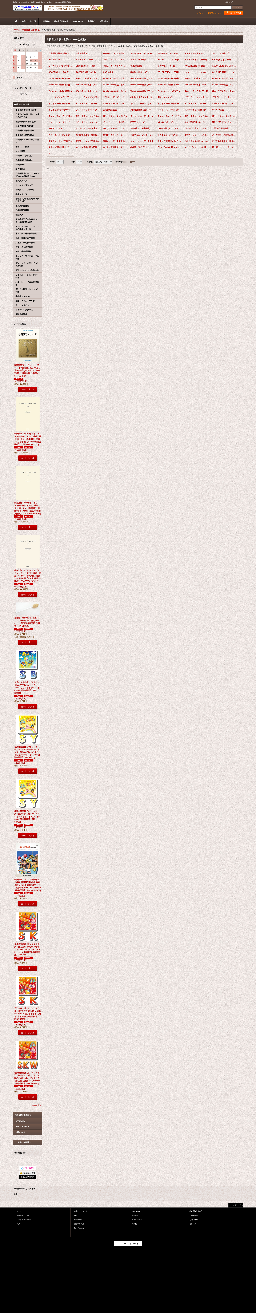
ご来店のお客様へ (23, 1142)
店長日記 (135, 1215)
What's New (136, 1211)
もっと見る (37, 1105)
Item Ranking (79, 1228)
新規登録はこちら (214, 13)
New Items (78, 1220)
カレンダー (193, 1224)
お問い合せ (20, 1132)
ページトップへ (237, 1205)
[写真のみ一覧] (126, 162)
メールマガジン (22, 1126)
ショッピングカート (24, 1220)
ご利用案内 (20, 1121)
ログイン (199, 13)
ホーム (19, 1211)
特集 (75, 1215)
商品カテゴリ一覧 (80, 1211)
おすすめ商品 (79, 1224)
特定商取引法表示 (23, 1115)
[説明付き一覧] (133, 162)
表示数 (53, 162)
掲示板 (134, 1224)
